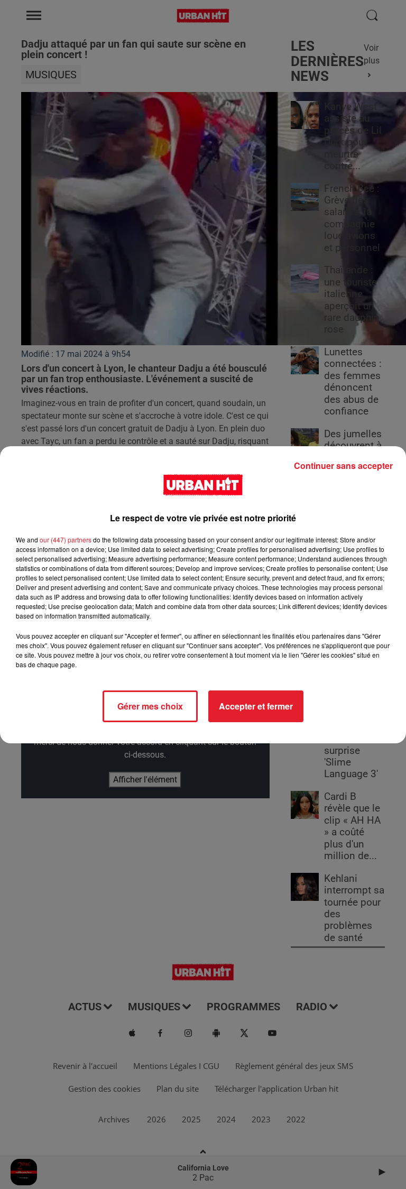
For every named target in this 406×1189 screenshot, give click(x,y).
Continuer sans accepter (343, 465)
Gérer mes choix (150, 706)
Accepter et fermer (256, 706)
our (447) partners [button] (65, 539)
